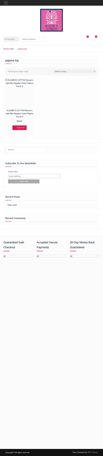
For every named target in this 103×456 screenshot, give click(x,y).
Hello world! (12, 205)
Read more (21, 128)
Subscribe (13, 172)
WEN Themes (93, 452)
